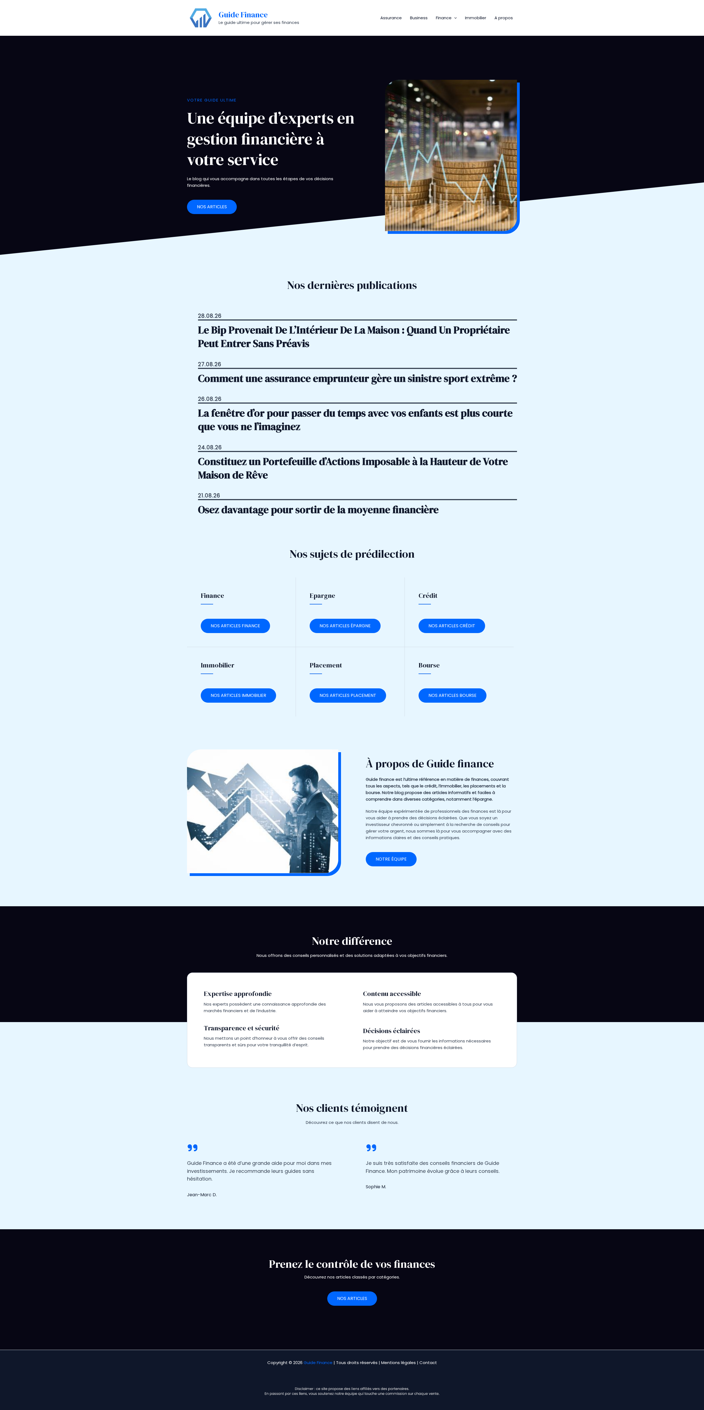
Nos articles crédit (451, 626)
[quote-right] (192, 1147)
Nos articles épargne (345, 626)
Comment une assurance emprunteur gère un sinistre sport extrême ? (357, 378)
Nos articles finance (235, 626)
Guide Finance (243, 14)
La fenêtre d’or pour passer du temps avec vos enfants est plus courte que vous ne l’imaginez (355, 419)
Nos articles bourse (452, 695)
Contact (428, 1362)
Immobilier (475, 18)
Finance (444, 18)
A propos (503, 18)
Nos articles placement (348, 695)
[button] (454, 18)
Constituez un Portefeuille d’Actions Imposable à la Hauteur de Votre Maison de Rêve (353, 468)
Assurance (391, 18)
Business (419, 18)
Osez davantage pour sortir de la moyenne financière (318, 509)
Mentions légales (398, 1362)
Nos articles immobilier (238, 695)
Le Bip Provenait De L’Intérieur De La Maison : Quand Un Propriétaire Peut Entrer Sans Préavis (354, 336)
